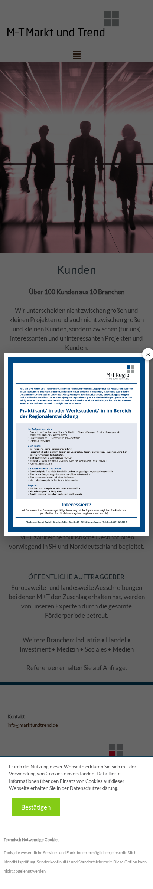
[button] (36, 807)
